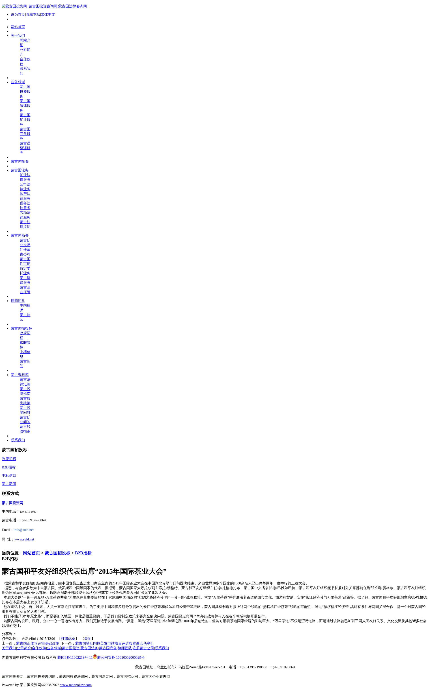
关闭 (87, 639)
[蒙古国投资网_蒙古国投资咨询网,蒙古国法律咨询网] (44, 6)
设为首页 (18, 14)
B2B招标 (83, 553)
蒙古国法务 (89, 648)
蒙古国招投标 (57, 553)
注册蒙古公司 (143, 648)
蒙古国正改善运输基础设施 (37, 643)
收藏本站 (33, 14)
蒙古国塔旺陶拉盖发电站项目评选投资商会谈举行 (114, 643)
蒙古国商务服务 (25, 133)
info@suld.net (24, 530)
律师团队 (125, 648)
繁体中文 (48, 14)
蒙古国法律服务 (25, 105)
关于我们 (9, 648)
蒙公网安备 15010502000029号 (121, 657)
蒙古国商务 (108, 648)
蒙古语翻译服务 (25, 148)
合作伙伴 (39, 648)
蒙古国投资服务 (25, 91)
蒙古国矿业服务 (25, 119)
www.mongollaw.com (76, 685)
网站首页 (31, 553)
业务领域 (54, 648)
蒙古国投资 (71, 648)
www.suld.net (24, 539)
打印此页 (68, 639)
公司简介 (24, 648)
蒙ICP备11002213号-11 (75, 657)
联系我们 (162, 648)
